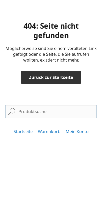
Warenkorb (49, 131)
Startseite (23, 131)
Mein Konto (77, 131)
